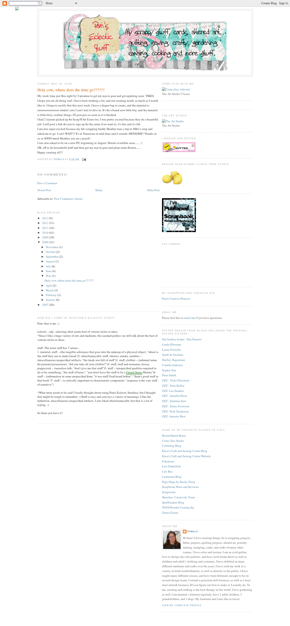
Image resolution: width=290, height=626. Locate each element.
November (52, 247)
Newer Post (44, 190)
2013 (45, 218)
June (49, 271)
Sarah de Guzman (172, 355)
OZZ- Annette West (174, 416)
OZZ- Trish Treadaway (175, 411)
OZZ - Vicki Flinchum (175, 380)
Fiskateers (168, 461)
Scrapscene (169, 492)
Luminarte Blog (171, 477)
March (50, 290)
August (50, 261)
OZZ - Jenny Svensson (175, 406)
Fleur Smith (169, 375)
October (51, 252)
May (49, 276)
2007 (45, 305)
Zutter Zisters (170, 513)
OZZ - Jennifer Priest (174, 396)
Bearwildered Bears (174, 435)
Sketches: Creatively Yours (178, 497)
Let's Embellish (171, 466)
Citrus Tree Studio (173, 441)
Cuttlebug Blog (171, 446)
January (51, 300)
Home (99, 190)
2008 (45, 242)
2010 (45, 233)
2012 (45, 223)
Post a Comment (47, 183)
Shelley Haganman (173, 360)
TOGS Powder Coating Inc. (178, 507)
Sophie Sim (169, 370)
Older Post (153, 190)
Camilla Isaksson (172, 365)
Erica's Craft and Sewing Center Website (186, 456)
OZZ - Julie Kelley (173, 386)
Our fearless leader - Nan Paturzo (182, 339)
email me (189, 318)
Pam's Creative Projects (176, 299)
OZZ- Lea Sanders (173, 391)
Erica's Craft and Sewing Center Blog (184, 451)
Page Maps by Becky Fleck (178, 482)
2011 (45, 228)
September (52, 256)
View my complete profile (181, 605)
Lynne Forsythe (171, 350)
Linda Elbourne (171, 344)
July (49, 266)
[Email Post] (84, 159)
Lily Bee (167, 471)
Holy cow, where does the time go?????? (69, 280)
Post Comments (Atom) (68, 199)
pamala (192, 531)
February (51, 295)
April (49, 285)
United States (134, 372)
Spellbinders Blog (173, 502)
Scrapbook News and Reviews (180, 487)
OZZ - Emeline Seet (174, 401)
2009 (45, 237)
